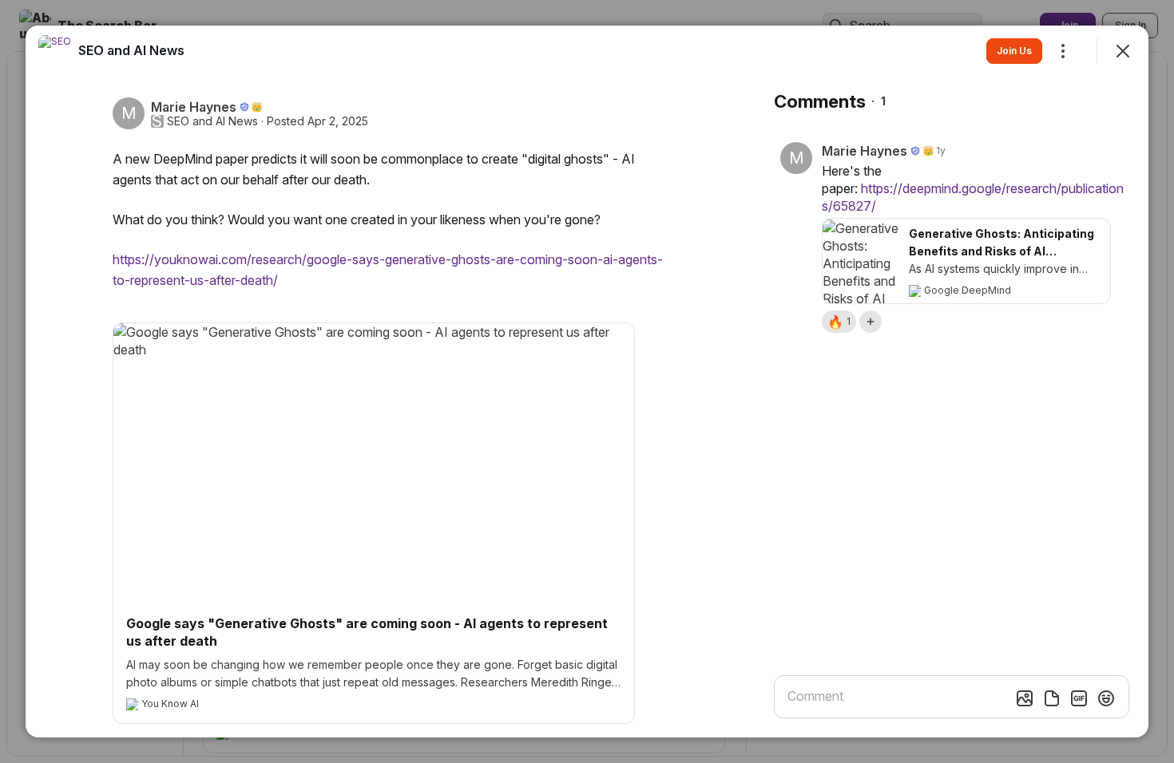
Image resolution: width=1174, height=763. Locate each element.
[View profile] (54, 51)
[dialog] (587, 381)
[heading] (131, 50)
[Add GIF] (1079, 698)
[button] (839, 321)
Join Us (1014, 51)
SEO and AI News (212, 121)
